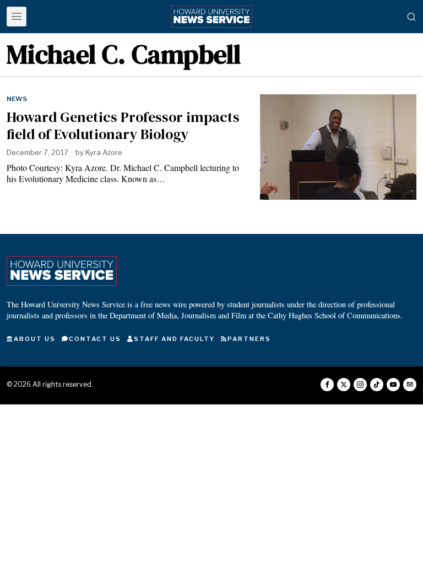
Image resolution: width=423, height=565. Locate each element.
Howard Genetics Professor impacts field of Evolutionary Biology (123, 126)
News (17, 99)
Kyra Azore (103, 152)
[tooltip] (327, 384)
